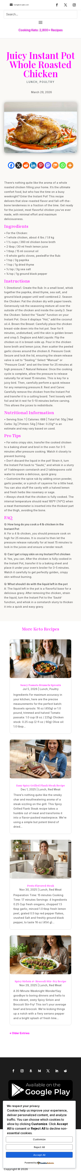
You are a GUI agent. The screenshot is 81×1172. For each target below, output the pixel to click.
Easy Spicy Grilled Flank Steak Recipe (40, 785)
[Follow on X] (66, 5)
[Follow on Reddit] (65, 1071)
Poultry (47, 81)
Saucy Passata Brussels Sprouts (40, 685)
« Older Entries (20, 1033)
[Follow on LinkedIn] (57, 1071)
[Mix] (55, 165)
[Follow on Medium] (39, 1071)
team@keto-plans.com (21, 5)
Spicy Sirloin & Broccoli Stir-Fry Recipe (40, 981)
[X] (18, 165)
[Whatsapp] (62, 165)
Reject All (39, 1147)
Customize (39, 1139)
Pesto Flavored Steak (40, 886)
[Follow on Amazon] (31, 1071)
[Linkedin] (33, 165)
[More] (70, 165)
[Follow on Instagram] (74, 5)
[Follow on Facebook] (57, 5)
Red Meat (54, 789)
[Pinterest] (40, 165)
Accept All (39, 1154)
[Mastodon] (48, 165)
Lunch (32, 81)
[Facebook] (11, 165)
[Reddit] (26, 165)
